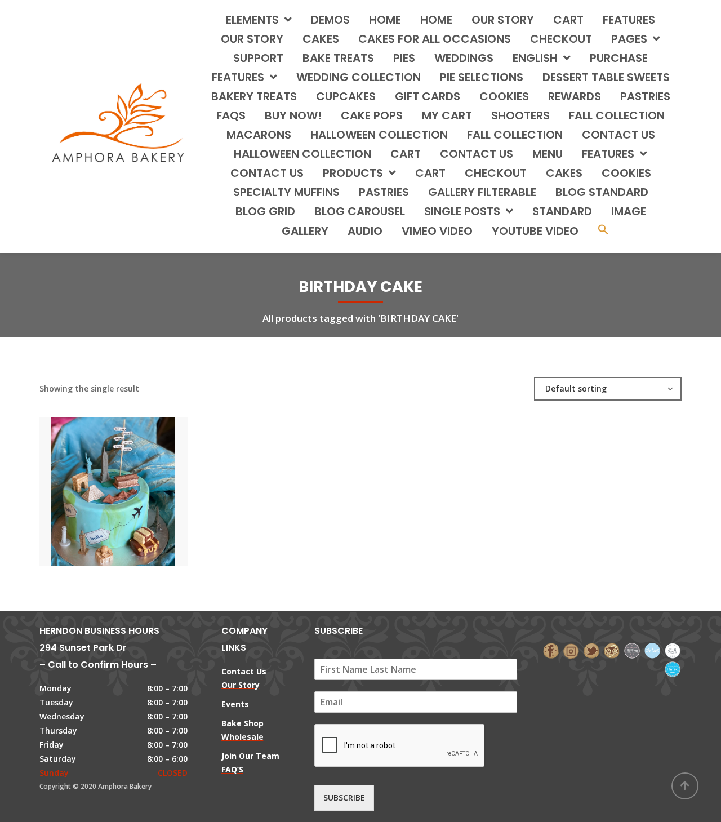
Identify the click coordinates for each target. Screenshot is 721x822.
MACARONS (258, 135)
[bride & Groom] (632, 650)
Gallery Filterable (482, 192)
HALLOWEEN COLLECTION (379, 135)
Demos (330, 20)
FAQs (231, 115)
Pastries (384, 192)
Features (629, 20)
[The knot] (652, 650)
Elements (252, 20)
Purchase (619, 58)
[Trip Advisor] (612, 650)
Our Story (502, 20)
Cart (568, 20)
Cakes (564, 173)
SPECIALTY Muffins (286, 192)
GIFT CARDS (427, 96)
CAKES (320, 39)
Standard (562, 211)
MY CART (447, 115)
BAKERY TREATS (254, 96)
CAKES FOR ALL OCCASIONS (434, 39)
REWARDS (574, 96)
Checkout (561, 39)
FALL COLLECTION (617, 115)
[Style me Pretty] (673, 650)
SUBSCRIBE (344, 797)
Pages (629, 39)
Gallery (305, 231)
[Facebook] (551, 650)
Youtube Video (535, 231)
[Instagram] (571, 650)
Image (628, 211)
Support (258, 58)
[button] (603, 230)
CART (405, 154)
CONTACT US (618, 135)
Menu (547, 154)
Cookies (626, 173)
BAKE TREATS (338, 58)
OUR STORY (252, 39)
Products (353, 173)
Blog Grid (265, 211)
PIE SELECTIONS (481, 77)
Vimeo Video (437, 231)
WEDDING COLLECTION (358, 77)
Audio (365, 231)
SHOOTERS (520, 115)
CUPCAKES (346, 96)
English (535, 58)
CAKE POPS (372, 115)
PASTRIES (645, 96)
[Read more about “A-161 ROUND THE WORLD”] (132, 480)
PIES (404, 58)
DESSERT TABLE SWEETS (606, 77)
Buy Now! (293, 115)
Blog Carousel (359, 211)
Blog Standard (601, 192)
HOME (385, 20)
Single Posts (462, 211)
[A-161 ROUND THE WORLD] (94, 480)
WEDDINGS (463, 58)
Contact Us (267, 173)
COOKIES (504, 96)
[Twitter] (591, 650)
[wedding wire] (673, 668)
